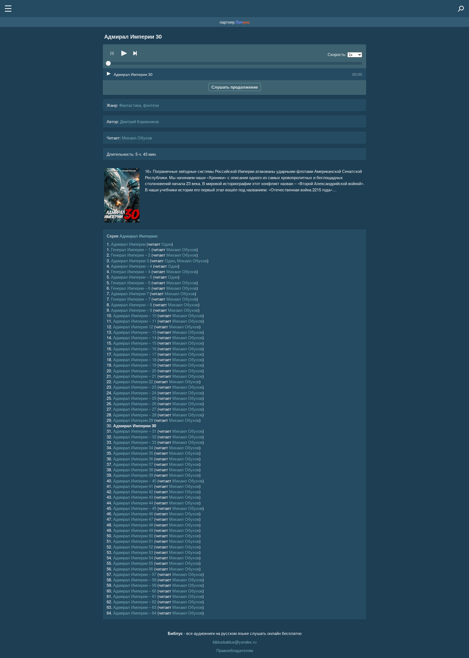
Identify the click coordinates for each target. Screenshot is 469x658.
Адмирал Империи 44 (133, 503)
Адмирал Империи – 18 (134, 359)
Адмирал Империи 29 (133, 420)
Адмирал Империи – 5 (131, 277)
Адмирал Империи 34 (133, 447)
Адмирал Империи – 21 (134, 376)
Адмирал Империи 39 (133, 475)
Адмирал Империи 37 (133, 464)
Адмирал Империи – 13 (134, 332)
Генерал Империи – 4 (130, 271)
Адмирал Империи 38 (133, 469)
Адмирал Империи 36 (133, 458)
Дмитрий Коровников (139, 121)
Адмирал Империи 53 (133, 552)
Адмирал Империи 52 (133, 547)
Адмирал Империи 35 (133, 453)
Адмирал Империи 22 (133, 381)
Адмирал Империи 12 (133, 326)
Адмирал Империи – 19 (134, 365)
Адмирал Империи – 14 (134, 337)
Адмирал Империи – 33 (134, 442)
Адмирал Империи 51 (133, 541)
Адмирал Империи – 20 (134, 370)
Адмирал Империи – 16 (134, 348)
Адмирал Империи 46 (133, 513)
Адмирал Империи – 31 (134, 431)
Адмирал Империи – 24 (134, 392)
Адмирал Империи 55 (133, 563)
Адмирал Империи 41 (133, 486)
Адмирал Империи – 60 (134, 591)
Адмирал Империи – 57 (134, 574)
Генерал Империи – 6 (130, 288)
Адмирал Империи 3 (130, 260)
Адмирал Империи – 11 (134, 321)
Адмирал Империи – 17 (134, 354)
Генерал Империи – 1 (130, 249)
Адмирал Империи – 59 (134, 585)
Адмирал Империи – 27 (134, 409)
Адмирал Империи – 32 (134, 436)
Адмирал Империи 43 (133, 497)
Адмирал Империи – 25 (134, 398)
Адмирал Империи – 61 (134, 596)
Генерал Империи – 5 (130, 282)
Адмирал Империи (138, 236)
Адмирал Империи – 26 (134, 403)
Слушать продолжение (234, 87)
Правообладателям (234, 650)
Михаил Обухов (137, 138)
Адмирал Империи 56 (133, 569)
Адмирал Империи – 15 (134, 343)
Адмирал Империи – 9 (131, 310)
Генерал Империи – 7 (130, 299)
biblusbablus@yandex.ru (234, 642)
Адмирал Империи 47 (133, 519)
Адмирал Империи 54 (133, 557)
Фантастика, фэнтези (139, 105)
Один (166, 244)
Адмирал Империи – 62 (134, 601)
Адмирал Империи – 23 (134, 387)
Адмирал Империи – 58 (134, 579)
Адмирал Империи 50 (133, 535)
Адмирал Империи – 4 (131, 266)
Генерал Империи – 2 (130, 255)
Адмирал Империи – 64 (134, 613)
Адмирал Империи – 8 (131, 304)
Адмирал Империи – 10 (134, 315)
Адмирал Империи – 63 (134, 607)
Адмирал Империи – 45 (134, 508)
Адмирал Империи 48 (133, 525)
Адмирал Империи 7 (130, 293)
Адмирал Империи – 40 (134, 481)
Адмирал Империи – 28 (134, 414)
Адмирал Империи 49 (133, 530)
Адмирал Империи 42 (133, 491)
